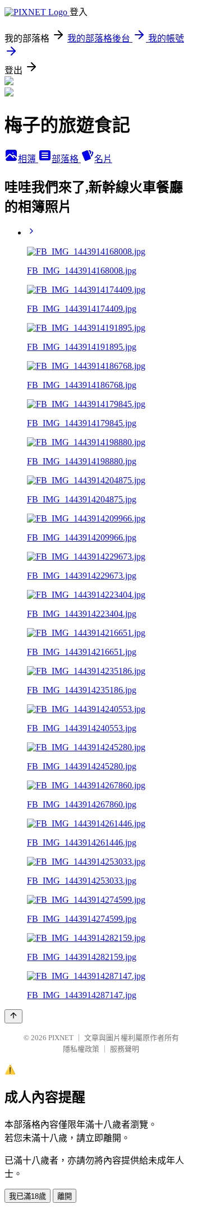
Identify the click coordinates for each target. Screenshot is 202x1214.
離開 (64, 1196)
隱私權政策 (81, 1049)
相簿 (28, 159)
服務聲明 (124, 1049)
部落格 (66, 159)
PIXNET (61, 1037)
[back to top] (13, 1016)
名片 (103, 159)
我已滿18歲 (27, 1196)
